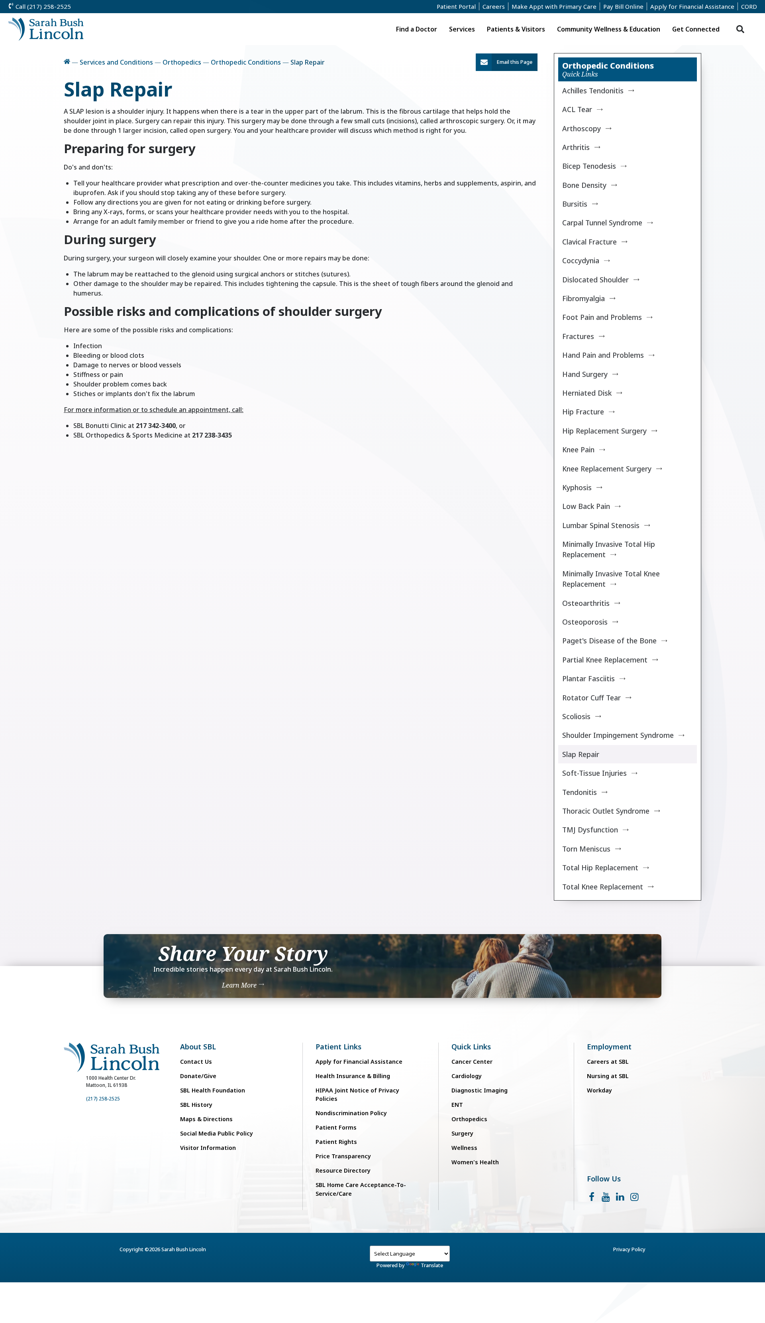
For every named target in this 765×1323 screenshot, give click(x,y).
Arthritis (576, 147)
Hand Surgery (585, 374)
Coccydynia (580, 260)
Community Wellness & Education (608, 29)
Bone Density (584, 185)
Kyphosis (577, 487)
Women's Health (475, 1162)
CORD (749, 6)
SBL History (196, 1104)
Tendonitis (579, 792)
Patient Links (338, 1047)
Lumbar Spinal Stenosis (600, 525)
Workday (599, 1090)
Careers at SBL (608, 1061)
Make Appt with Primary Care (554, 6)
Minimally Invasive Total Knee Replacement (611, 579)
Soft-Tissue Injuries (594, 773)
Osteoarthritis (586, 603)
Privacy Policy (629, 1249)
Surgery (462, 1133)
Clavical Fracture (589, 241)
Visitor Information (208, 1147)
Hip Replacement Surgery (604, 431)
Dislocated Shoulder (595, 279)
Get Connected (696, 29)
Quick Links (471, 1047)
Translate (432, 1265)
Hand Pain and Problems (603, 355)
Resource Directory (343, 1170)
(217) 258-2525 (103, 1098)
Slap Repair (580, 754)
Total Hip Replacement (600, 867)
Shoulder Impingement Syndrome (618, 735)
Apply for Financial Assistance (692, 6)
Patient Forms (336, 1127)
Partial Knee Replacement (604, 659)
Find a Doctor (416, 29)
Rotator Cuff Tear (591, 697)
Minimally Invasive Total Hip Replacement (608, 549)
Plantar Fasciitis (588, 678)
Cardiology (466, 1076)
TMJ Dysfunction (590, 829)
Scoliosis (576, 716)
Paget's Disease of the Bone (609, 640)
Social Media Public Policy (216, 1133)
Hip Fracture (583, 411)
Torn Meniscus (586, 849)
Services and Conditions (116, 62)
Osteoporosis (585, 622)
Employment (609, 1047)
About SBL (198, 1047)
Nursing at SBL (608, 1076)
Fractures (578, 336)
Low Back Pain (586, 506)
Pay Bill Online (623, 6)
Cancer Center (471, 1061)
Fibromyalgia (583, 298)
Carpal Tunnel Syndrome (602, 222)
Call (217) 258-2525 (42, 6)
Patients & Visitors (516, 29)
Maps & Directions (206, 1119)
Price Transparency (343, 1156)
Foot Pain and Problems (602, 317)
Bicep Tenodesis (589, 166)
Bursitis (574, 204)
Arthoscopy (581, 128)
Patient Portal (456, 6)
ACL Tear (577, 109)
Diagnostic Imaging (479, 1090)
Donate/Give (198, 1076)
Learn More (240, 985)
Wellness (464, 1147)
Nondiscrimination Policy (351, 1113)
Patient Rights (336, 1142)
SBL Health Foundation (212, 1090)
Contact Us (196, 1061)
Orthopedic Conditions (246, 62)
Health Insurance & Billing (353, 1076)
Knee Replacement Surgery (606, 468)
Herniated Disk (587, 393)
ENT (457, 1104)
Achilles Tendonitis (593, 90)
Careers (494, 6)
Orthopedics (182, 62)
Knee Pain (578, 449)
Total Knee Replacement (602, 886)
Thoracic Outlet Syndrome (605, 811)
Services (462, 29)
